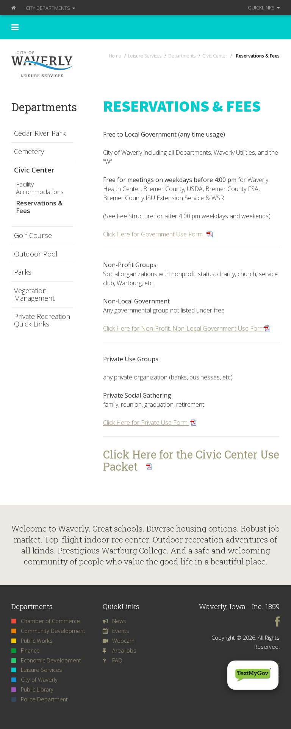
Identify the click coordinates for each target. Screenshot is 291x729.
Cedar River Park (40, 133)
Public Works (37, 640)
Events (120, 630)
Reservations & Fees (39, 207)
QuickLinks (262, 7)
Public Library (37, 689)
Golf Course (33, 235)
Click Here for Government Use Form (154, 234)
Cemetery (29, 151)
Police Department (44, 699)
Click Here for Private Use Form (146, 422)
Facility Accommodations (40, 188)
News (119, 621)
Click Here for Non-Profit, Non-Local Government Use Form (183, 328)
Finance (30, 650)
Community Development (53, 630)
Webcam (123, 640)
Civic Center (34, 170)
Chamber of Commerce (50, 621)
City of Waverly (39, 679)
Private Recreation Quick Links (42, 320)
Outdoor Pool (36, 254)
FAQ (117, 660)
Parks (22, 272)
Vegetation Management (34, 294)
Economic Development (51, 660)
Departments (48, 8)
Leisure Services (41, 669)
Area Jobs (124, 650)
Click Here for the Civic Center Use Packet (191, 460)
